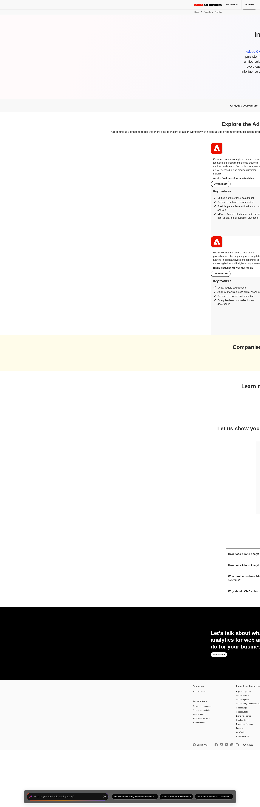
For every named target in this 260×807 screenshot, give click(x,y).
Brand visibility (198, 714)
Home (196, 12)
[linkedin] (231, 744)
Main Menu (231, 4)
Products (207, 12)
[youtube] (237, 744)
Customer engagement (202, 706)
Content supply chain (201, 710)
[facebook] (216, 744)
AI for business (199, 722)
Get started (219, 654)
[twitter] (226, 744)
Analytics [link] (249, 4)
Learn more (221, 183)
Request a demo (199, 692)
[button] (201, 745)
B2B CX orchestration (201, 718)
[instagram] (221, 744)
